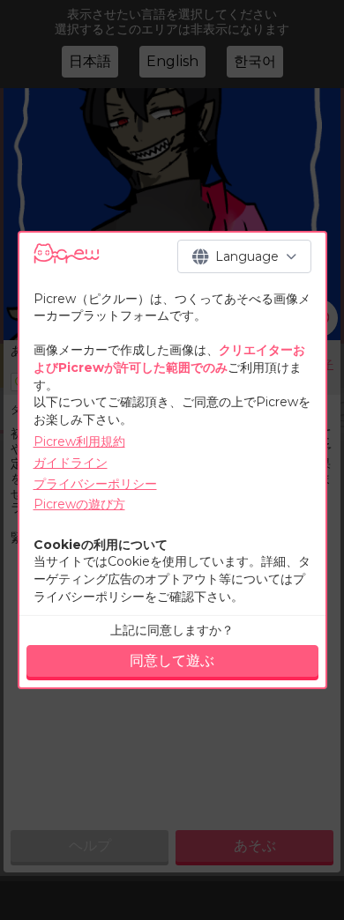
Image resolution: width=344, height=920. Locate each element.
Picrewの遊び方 (79, 504)
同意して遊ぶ (172, 660)
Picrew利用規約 (79, 441)
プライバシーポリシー (95, 484)
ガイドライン (71, 463)
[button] (244, 256)
